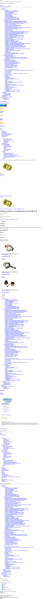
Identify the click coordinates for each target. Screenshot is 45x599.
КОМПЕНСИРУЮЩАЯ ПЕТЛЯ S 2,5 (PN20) (12, 78)
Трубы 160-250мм (4, 97)
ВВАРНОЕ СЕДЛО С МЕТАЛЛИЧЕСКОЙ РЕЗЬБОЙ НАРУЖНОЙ (15, 21)
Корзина (3, 472)
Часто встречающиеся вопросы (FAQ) (9, 464)
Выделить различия (6, 580)
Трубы (4, 68)
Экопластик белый (6, 439)
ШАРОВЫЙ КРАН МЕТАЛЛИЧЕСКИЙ (11, 52)
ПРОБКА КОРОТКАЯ (8, 15)
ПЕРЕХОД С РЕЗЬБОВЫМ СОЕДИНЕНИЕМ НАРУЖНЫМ (14, 325)
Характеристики (4, 221)
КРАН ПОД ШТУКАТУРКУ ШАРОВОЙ (11, 26)
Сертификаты (6, 454)
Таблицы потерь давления (7, 456)
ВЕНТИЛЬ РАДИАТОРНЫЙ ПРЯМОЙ (11, 61)
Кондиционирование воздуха (6, 95)
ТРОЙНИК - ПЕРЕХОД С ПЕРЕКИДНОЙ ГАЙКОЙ (13, 331)
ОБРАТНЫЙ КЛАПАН (8, 29)
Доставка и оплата (4, 450)
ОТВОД (6, 83)
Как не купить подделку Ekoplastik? (9, 460)
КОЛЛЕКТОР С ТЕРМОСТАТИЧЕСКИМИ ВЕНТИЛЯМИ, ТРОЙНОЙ (16, 58)
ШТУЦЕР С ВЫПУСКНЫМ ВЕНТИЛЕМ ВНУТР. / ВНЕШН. (14, 53)
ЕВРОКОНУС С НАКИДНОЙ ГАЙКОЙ (11, 65)
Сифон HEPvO (4, 96)
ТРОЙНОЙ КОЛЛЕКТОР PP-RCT (10, 59)
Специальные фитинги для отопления (9, 60)
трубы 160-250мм (4, 479)
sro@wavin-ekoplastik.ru (4, 102)
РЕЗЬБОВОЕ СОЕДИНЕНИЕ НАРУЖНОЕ (12, 41)
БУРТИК (6, 75)
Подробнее (3, 277)
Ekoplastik (3, 9)
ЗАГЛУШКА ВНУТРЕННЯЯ (9, 555)
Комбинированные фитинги (8, 20)
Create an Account (4, 428)
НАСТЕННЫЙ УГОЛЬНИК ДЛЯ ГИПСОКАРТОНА (13, 28)
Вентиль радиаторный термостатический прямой (12, 62)
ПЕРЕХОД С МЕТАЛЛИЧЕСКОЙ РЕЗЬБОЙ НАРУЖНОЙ (14, 33)
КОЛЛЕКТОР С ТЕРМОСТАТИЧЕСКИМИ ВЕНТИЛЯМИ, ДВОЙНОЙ (16, 57)
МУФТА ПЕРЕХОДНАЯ (9, 81)
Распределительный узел (9, 67)
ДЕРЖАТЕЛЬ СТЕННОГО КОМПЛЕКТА (11, 11)
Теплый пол (3, 477)
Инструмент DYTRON (7, 382)
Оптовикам (3, 473)
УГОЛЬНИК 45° (7, 89)
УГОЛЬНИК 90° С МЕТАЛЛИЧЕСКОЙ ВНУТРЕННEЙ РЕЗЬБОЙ (15, 46)
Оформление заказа (5, 474)
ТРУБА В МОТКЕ (8, 363)
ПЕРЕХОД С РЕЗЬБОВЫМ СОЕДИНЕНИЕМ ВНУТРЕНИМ (14, 35)
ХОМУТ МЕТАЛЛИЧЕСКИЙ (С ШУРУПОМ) (12, 19)
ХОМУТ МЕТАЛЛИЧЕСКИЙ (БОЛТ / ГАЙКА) (12, 18)
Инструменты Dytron (7, 443)
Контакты (3, 465)
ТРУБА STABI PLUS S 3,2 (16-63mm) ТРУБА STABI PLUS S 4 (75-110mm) (16, 73)
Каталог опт (2, 390)
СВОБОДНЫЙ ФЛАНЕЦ (9, 16)
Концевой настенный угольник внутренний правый (13, 25)
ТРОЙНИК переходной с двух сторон (11, 87)
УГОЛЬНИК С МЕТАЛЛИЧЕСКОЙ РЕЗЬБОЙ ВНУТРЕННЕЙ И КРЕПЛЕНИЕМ (17, 48)
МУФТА (6, 80)
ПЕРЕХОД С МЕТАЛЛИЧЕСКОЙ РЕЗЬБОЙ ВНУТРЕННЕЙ (14, 32)
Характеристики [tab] (4, 230)
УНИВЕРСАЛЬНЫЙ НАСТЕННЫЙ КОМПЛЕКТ (13, 50)
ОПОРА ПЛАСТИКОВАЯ (9, 13)
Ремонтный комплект (6, 274)
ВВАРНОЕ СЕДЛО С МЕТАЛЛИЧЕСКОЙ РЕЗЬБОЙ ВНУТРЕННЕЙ (16, 498)
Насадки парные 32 (5, 292)
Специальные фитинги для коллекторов (10, 344)
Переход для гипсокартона (9, 30)
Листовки (5, 455)
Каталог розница (4, 445)
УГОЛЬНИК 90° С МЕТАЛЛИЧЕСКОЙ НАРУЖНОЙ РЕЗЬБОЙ (15, 47)
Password (1, 431)
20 (4, 237)
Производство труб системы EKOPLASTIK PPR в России (12, 463)
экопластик (3, 480)
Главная (3, 467)
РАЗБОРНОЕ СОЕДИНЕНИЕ (9, 517)
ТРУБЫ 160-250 (6, 98)
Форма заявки (1, 119)
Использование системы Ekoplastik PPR (9, 462)
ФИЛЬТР (6, 51)
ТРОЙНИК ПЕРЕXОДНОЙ (9, 86)
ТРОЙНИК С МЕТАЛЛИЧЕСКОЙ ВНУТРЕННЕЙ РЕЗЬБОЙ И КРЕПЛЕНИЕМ (17, 43)
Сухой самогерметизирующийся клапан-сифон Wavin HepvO (11, 476)
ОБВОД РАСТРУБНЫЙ (8, 82)
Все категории (4, 8)
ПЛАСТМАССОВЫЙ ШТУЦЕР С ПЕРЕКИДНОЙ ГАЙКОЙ (14, 37)
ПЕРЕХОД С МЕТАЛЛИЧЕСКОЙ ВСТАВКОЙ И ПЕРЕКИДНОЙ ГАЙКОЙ (17, 31)
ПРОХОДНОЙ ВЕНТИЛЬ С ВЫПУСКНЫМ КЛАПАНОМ (14, 39)
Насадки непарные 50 (6, 256)
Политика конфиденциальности (6, 475)
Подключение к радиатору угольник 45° (11, 66)
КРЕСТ (6, 79)
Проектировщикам (4, 451)
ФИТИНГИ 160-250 (7, 99)
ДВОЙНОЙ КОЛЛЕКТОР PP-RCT (10, 56)
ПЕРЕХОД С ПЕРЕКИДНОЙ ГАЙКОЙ (11, 34)
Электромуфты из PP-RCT (9, 54)
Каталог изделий (6, 457)
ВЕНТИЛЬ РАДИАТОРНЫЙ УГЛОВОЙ (11, 63)
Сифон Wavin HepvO (7, 444)
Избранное (2, 393)
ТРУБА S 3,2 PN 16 (8, 71)
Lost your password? (3, 434)
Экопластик (5, 438)
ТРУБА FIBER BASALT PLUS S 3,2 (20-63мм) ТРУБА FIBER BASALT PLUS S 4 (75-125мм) (19, 70)
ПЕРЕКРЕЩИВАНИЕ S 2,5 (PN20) (10, 84)
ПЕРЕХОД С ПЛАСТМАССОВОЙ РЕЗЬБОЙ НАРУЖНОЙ (14, 85)
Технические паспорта (7, 452)
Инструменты (4, 92)
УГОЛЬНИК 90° (7, 90)
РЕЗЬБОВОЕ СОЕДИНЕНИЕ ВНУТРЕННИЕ (12, 40)
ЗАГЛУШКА (7, 77)
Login (1, 433)
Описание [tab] (2, 223)
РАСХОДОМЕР (7, 536)
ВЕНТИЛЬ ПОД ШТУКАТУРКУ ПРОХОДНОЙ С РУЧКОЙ (14, 23)
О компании (3, 458)
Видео (4, 459)
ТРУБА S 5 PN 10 (8, 72)
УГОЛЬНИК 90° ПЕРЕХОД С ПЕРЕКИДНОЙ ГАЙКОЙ (13, 45)
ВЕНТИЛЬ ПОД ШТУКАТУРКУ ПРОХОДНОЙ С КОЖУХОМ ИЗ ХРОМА (16, 22)
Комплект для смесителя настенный (10, 24)
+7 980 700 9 (3, 101)
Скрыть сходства (5, 579)
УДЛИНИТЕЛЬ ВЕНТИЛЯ (9, 49)
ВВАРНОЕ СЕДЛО (8, 76)
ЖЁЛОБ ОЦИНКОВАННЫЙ (9, 12)
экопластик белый (4, 481)
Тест (2, 478)
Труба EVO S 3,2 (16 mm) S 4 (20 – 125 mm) (11, 69)
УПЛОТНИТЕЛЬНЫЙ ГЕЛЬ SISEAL (11, 306)
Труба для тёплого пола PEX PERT (7, 386)
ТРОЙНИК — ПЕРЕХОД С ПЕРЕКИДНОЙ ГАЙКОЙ (13, 42)
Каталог (3, 471)
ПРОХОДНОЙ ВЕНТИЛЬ (9, 38)
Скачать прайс (1, 112)
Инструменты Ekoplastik (7, 94)
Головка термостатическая (9, 64)
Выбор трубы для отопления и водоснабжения (10, 461)
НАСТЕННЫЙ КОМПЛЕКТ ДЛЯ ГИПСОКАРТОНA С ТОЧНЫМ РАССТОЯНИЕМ (18, 27)
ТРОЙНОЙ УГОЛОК (8, 88)
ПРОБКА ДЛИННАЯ (8, 14)
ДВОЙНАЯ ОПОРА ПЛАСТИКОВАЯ (11, 10)
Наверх (1, 598)
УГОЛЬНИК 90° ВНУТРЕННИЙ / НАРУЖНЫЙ (12, 91)
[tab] (23, 221)
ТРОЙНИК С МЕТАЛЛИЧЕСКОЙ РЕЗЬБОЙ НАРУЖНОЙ (14, 44)
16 (3, 237)
